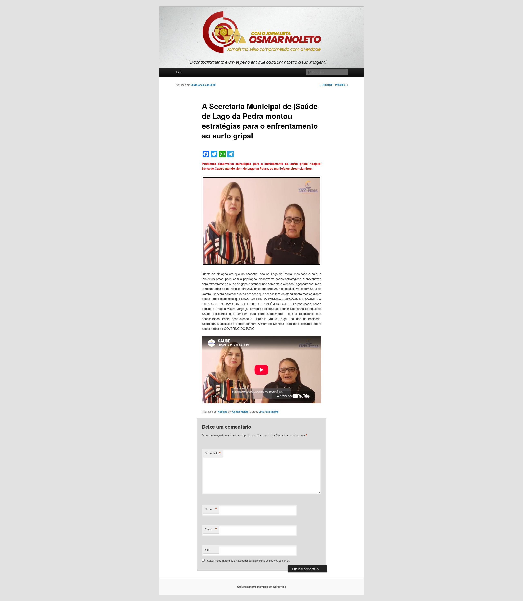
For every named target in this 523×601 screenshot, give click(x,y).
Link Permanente (269, 411)
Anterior (326, 84)
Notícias (222, 411)
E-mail (211, 529)
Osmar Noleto (240, 411)
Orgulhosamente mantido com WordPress (261, 587)
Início (179, 72)
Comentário (213, 453)
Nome (211, 509)
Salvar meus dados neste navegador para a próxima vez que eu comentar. (248, 560)
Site (207, 550)
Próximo (341, 84)
